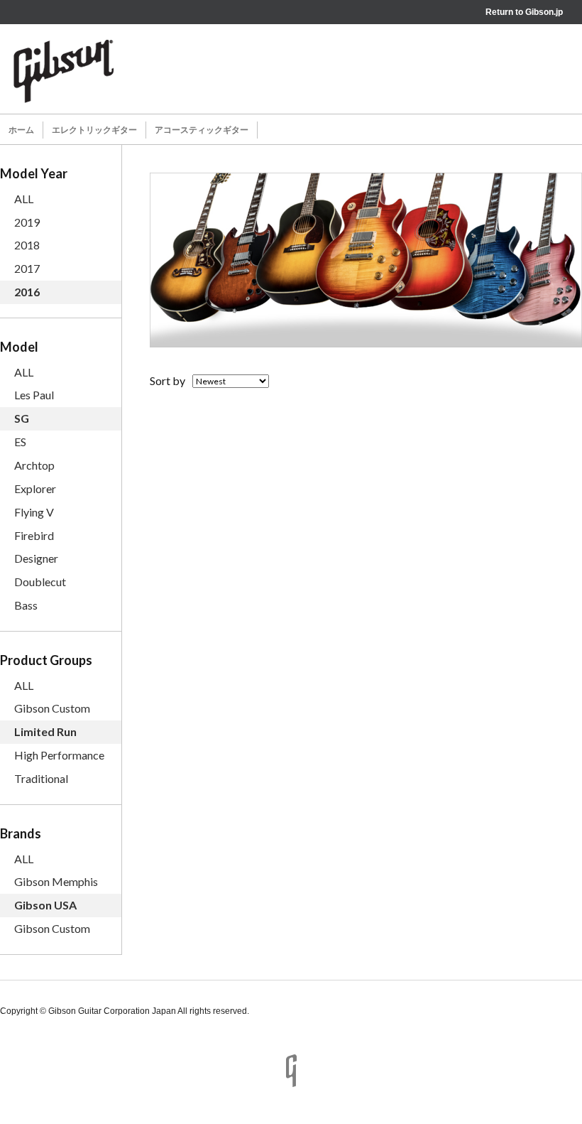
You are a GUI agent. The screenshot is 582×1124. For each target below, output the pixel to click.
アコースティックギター (201, 130)
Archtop (34, 465)
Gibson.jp (544, 12)
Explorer (35, 488)
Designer (36, 558)
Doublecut (40, 581)
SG (21, 418)
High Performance (59, 755)
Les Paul (34, 394)
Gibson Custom (52, 708)
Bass (26, 605)
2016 (27, 291)
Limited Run (45, 731)
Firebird (34, 535)
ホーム (21, 130)
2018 (27, 245)
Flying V (34, 512)
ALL (23, 198)
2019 (27, 222)
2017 (27, 268)
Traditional (41, 778)
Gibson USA (45, 905)
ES (20, 441)
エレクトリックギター (94, 130)
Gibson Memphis (56, 881)
